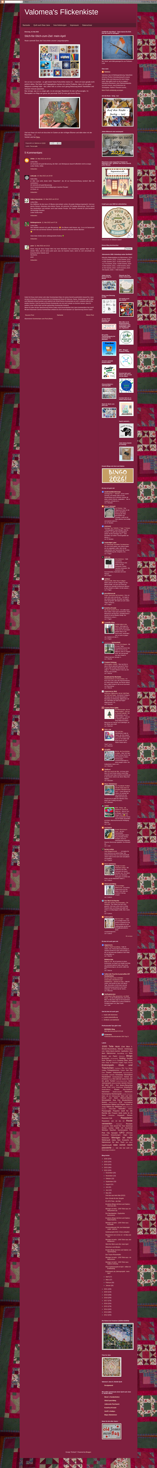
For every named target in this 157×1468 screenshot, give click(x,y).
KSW (109, 1087)
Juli (107, 1187)
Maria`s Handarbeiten (111, 1397)
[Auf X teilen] (55, 143)
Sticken (104, 1128)
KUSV (113, 1087)
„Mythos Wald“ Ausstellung (112, 947)
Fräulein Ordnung (110, 662)
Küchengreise (106, 1094)
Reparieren (126, 1118)
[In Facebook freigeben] (58, 143)
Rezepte (129, 1124)
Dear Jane (128, 1060)
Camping (120, 1060)
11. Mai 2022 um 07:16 (49, 222)
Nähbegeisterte (35, 222)
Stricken (105, 1130)
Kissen (116, 1089)
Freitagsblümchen (113, 1070)
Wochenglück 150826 (111, 664)
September (109, 1181)
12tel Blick (125, 1047)
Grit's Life (107, 729)
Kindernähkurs (106, 1089)
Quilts (120, 1113)
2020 (106, 1292)
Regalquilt (120, 1115)
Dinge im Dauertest (112, 1062)
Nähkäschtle (108, 959)
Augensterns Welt (110, 691)
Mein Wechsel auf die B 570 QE (113, 1031)
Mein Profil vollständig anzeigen (112, 90)
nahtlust (107, 579)
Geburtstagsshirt (127, 1072)
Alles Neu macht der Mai (111, 771)
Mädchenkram (113, 1102)
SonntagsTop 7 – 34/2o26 (112, 493)
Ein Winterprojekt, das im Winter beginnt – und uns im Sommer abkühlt (122, 711)
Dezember (109, 1173)
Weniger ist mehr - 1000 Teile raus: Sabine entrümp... (117, 1263)
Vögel (125, 1135)
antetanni (107, 526)
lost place (129, 1142)
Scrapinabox (105, 1126)
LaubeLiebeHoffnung (111, 1017)
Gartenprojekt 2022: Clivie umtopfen (117, 1232)
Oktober (108, 1178)
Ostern (130, 1108)
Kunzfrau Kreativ (110, 608)
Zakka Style (116, 1140)
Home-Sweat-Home (121, 1081)
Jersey (104, 1087)
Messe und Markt (110, 1098)
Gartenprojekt (117, 1072)
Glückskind (128, 1075)
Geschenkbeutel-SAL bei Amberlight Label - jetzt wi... (117, 1228)
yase (32, 246)
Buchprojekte (114, 1058)
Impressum (74, 25)
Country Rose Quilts (111, 708)
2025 (106, 1162)
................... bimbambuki (112, 642)
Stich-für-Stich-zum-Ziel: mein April (116, 1244)
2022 (106, 1170)
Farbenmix (108, 1034)
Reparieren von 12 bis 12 (113, 1121)
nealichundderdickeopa (112, 492)
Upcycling (105, 1135)
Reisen (129, 1115)
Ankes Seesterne (36, 199)
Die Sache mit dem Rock (111, 610)
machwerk (108, 828)
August (108, 1184)
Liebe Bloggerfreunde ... (111, 851)
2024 (106, 1164)
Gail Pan (129, 1070)
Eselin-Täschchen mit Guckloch (114, 595)
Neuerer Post (29, 315)
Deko (103, 1062)
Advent (120, 1049)
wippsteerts (108, 945)
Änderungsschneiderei (108, 1150)
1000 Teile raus (111, 1046)
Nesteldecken (106, 1104)
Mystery (104, 1102)
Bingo (129, 1056)
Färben (123, 1070)
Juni (107, 1190)
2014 (106, 1309)
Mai (107, 1193)
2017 (106, 1301)
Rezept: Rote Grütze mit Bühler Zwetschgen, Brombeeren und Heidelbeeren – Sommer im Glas (114, 979)
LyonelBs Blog (109, 622)
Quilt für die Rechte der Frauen (117, 1112)
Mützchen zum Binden (112, 1247)
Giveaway (119, 1075)
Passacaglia (33, 146)
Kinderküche (128, 1087)
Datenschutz (87, 25)
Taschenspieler (123, 1130)
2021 (106, 1289)
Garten (108, 1072)
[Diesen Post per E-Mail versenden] (51, 143)
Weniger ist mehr (121, 1137)
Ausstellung (120, 1053)
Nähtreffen (121, 1109)
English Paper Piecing (125, 1062)
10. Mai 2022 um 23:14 (51, 199)
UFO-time (129, 1133)
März (107, 1280)
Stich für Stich (119, 919)
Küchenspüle (117, 1094)
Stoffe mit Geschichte (124, 1128)
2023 (106, 1167)
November (109, 1176)
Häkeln (130, 1081)
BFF (126, 1053)
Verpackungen (116, 1135)
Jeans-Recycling (126, 1085)
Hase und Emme (110, 864)
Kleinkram (128, 1092)
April (107, 1277)
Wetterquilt (106, 1140)
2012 (106, 1315)
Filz (123, 1068)
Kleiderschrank (117, 1091)
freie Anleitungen (59, 25)
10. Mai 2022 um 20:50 (44, 176)
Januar (108, 1285)
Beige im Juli (108, 961)
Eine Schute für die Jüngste (114, 1198)
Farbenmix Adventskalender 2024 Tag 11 (116, 1036)
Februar (108, 1282)
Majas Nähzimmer (110, 784)
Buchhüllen (105, 1058)
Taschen (113, 1130)
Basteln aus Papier (109, 1056)
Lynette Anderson (127, 1094)
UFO (121, 1132)
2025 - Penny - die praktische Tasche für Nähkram (121, 809)
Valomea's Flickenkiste (61, 12)
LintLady (33, 176)
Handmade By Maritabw (112, 677)
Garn (103, 1072)
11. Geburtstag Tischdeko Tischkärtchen (116, 544)
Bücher (114, 1060)
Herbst (110, 1079)
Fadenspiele (108, 917)
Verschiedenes (119, 559)
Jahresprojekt (106, 1083)
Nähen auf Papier (118, 1104)
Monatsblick (106, 1100)
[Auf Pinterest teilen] (60, 143)
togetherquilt (106, 1145)
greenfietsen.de (109, 593)
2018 (106, 1298)
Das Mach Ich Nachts (111, 901)
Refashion (112, 1115)
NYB (120, 1102)
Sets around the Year (117, 1126)
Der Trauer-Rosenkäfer (113, 1254)
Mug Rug (116, 1100)
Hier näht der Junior (119, 1079)
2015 (106, 1306)
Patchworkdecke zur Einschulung (114, 678)
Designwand (108, 1385)
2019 (106, 1295)
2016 (106, 1303)
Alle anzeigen (129, 936)
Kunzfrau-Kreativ (110, 1408)
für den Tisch (118, 1142)
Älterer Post (90, 315)
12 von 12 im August (121, 644)
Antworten (33, 169)
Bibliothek (122, 1056)
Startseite (26, 25)
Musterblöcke (127, 1100)
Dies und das (119, 731)
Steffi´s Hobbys (109, 1411)
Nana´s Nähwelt (109, 506)
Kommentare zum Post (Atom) (43, 319)
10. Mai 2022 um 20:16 (43, 159)
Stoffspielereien (109, 994)
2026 (106, 1159)
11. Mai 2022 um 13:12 (42, 246)
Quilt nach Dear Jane (41, 25)
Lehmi (106, 806)
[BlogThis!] (53, 143)
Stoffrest (107, 769)
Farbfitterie (118, 1068)
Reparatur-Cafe (107, 1118)
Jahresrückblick (116, 1083)
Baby (130, 1053)
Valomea (107, 72)
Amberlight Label (110, 543)
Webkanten (105, 1138)
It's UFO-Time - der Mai (113, 1201)
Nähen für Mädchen (114, 1107)
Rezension (119, 1124)
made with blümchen (111, 1015)
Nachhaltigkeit (128, 1102)
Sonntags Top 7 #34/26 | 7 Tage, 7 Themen (117, 528)
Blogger (88, 1452)
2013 (106, 1312)
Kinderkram (119, 1087)
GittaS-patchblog (110, 884)
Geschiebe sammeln (108, 1074)
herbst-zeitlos (109, 849)
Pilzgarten (116, 1111)
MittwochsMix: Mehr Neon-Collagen (115, 581)
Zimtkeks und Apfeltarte (111, 1020)
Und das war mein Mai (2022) (115, 1195)
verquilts (107, 749)
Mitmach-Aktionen (126, 1098)
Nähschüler (112, 1108)
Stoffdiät (111, 1128)
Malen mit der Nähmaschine (111, 1096)
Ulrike (32, 159)
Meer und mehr (126, 1096)
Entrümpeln (108, 1065)
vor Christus (119, 508)
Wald (131, 1135)
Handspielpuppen (117, 1077)
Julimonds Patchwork (111, 1404)
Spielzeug (129, 1126)
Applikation (125, 1051)
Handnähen (106, 1077)
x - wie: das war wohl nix (122, 1148)
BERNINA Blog (109, 1029)
